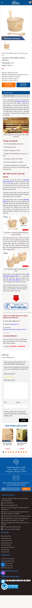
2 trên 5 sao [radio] (7, 377)
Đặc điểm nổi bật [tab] (8, 92)
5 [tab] (13, 452)
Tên (5, 402)
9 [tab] (24, 452)
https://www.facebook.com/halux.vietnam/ (14, 329)
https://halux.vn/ (14, 324)
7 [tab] (18, 452)
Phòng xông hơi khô (6, 540)
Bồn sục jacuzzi (5, 549)
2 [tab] (6, 452)
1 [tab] (3, 452)
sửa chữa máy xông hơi (13, 280)
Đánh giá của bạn (10, 374)
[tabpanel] (8, 440)
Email (18, 402)
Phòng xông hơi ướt (6, 543)
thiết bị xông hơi (22, 101)
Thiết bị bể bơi (5, 552)
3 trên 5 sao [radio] (9, 377)
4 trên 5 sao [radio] (11, 377)
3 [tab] (8, 452)
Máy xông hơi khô (6, 536)
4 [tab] (11, 452)
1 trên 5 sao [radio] (5, 377)
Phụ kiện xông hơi (6, 545)
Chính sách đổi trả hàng (7, 561)
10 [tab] (26, 452)
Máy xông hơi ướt (6, 538)
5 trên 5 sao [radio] (13, 377)
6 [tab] (16, 452)
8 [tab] (21, 452)
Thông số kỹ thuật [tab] (9, 96)
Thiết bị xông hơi (13, 53)
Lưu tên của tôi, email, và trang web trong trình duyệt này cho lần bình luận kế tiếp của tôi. (15, 413)
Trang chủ (4, 53)
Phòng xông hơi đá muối (8, 547)
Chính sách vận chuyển (7, 558)
